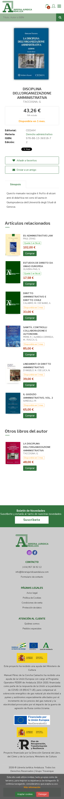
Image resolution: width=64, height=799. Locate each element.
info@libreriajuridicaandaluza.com (32, 572)
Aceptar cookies (25, 794)
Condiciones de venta (32, 602)
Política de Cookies (32, 597)
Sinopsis (15, 184)
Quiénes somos (32, 623)
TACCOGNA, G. (32, 102)
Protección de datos (32, 607)
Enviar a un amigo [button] (26, 170)
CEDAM (30, 130)
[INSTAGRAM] (29, 552)
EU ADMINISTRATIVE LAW (38, 235)
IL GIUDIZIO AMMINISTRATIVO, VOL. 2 (38, 396)
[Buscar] (60, 17)
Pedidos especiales (32, 628)
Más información (32, 787)
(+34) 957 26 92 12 (32, 567)
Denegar (42, 794)
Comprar (30, 253)
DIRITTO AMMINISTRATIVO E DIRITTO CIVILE (34, 297)
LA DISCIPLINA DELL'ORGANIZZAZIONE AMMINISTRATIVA (36, 447)
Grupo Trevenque (44, 771)
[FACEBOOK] (34, 552)
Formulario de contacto (32, 576)
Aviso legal (32, 593)
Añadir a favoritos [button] (26, 160)
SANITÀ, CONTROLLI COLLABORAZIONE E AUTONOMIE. (35, 331)
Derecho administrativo (39, 134)
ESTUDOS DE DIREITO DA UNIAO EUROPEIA (38, 264)
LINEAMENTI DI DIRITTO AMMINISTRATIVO (37, 365)
